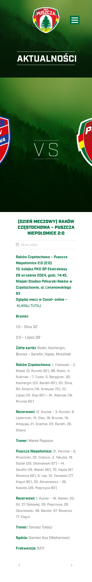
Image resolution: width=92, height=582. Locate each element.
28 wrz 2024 (29, 245)
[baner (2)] (46, 145)
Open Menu (74, 20)
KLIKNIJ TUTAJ (29, 306)
